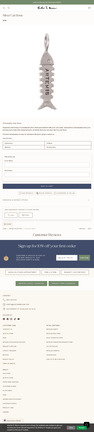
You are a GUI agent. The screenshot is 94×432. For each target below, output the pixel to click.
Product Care (8, 407)
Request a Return (10, 346)
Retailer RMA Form (53, 333)
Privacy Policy (8, 359)
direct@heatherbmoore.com (17, 304)
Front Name (9, 161)
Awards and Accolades (12, 399)
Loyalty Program (9, 350)
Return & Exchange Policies (14, 342)
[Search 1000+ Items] (8, 7)
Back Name (8, 170)
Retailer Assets (52, 329)
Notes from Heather (10, 382)
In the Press (7, 390)
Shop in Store (8, 333)
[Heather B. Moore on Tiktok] (15, 319)
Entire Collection (15, 228)
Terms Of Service (9, 363)
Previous (82, 228)
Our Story (7, 373)
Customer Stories (9, 386)
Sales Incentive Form (54, 337)
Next (89, 228)
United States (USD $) (14, 421)
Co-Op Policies (52, 346)
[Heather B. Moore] (47, 8)
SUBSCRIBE (84, 258)
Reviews (6, 355)
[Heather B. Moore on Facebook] (4, 319)
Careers (6, 412)
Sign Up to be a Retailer (55, 359)
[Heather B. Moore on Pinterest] (7, 319)
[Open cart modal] (89, 7)
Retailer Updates (52, 350)
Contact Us (7, 329)
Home (4, 228)
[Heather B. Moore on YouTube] (18, 319)
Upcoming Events (10, 403)
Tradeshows (51, 355)
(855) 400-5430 (11, 299)
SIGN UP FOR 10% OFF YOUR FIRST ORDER (47, 2)
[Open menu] (4, 7)
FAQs (4, 337)
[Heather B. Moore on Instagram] (11, 319)
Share (9, 224)
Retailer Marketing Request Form (59, 342)
